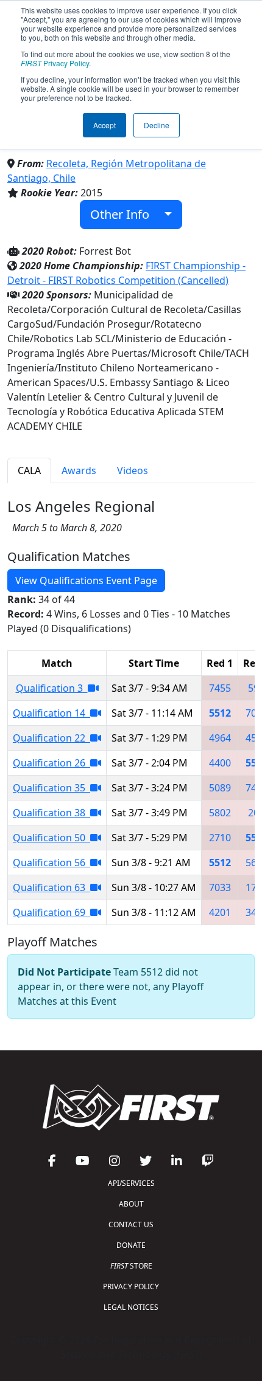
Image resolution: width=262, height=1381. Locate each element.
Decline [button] (156, 125)
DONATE (131, 1245)
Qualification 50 (51, 837)
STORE (131, 1266)
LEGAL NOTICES (131, 1307)
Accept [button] (104, 125)
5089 (220, 787)
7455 (220, 688)
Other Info (124, 214)
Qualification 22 (51, 738)
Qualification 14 (51, 713)
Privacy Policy (55, 63)
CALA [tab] (29, 470)
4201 (220, 912)
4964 (220, 738)
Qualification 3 (52, 688)
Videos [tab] (132, 470)
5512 (220, 713)
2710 (220, 837)
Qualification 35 (51, 787)
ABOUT (131, 1204)
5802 (220, 812)
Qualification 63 (51, 887)
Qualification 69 (51, 912)
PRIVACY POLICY (131, 1286)
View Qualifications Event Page (86, 580)
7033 (220, 887)
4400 (220, 763)
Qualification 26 (51, 763)
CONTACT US (131, 1224)
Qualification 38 (51, 812)
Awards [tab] (79, 470)
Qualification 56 (51, 862)
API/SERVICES (131, 1183)
